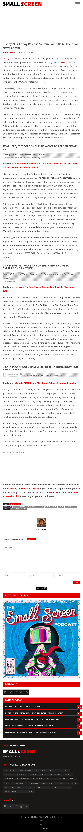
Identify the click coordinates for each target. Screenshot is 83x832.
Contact (41, 824)
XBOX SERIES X (28, 791)
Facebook (11, 488)
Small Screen (15, 504)
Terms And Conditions (41, 829)
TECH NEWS (16, 787)
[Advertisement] (41, 23)
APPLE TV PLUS (10, 771)
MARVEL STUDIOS (51, 506)
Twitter (21, 488)
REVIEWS (52, 783)
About (41, 820)
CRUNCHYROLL (41, 771)
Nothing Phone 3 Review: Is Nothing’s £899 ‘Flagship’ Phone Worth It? (34, 713)
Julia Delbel (8, 52)
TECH (6, 787)
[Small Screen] (22, 4)
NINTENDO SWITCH (19, 783)
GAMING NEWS (55, 775)
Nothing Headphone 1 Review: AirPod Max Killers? (26, 707)
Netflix (65, 62)
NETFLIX (61, 506)
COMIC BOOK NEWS (25, 771)
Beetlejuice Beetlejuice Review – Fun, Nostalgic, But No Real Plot (32, 719)
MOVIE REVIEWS (51, 779)
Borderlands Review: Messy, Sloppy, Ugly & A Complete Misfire (31, 732)
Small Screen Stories (57, 492)
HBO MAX (67, 775)
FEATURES (40, 506)
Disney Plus (8, 58)
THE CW (40, 787)
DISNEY (22, 506)
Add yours (31, 539)
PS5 (43, 783)
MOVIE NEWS (37, 779)
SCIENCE (61, 783)
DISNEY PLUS (31, 506)
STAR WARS (69, 506)
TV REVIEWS (66, 787)
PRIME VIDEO (34, 783)
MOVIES (16, 506)
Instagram (33, 488)
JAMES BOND (9, 779)
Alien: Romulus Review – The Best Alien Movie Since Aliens (29, 726)
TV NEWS (56, 787)
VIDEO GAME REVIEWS (12, 791)
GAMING (43, 775)
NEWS (6, 783)
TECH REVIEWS (29, 787)
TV (75, 506)
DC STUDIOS (54, 771)
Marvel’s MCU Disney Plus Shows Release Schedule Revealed (46, 383)
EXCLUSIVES (21, 775)
